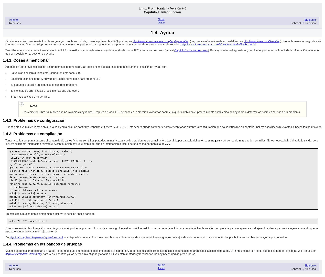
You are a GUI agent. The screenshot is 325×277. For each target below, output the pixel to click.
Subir (161, 19)
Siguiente (310, 19)
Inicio (161, 22)
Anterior (14, 19)
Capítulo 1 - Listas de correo (191, 50)
